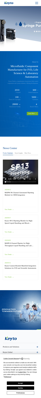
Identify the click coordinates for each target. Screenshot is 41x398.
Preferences (20, 393)
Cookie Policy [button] (22, 372)
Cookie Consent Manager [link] (11, 358)
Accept (20, 383)
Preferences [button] (7, 377)
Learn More (32, 113)
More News (27, 153)
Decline (20, 388)
